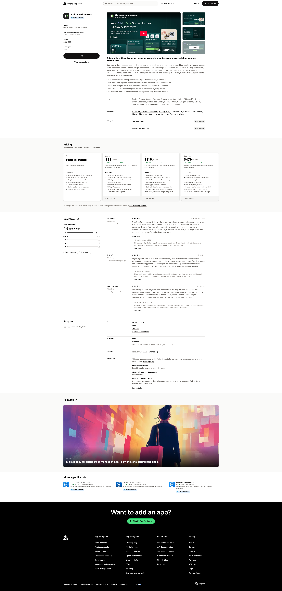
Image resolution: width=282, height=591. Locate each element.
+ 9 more (193, 48)
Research (161, 564)
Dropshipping (131, 542)
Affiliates (192, 564)
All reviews (85, 252)
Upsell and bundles (134, 555)
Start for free (210, 3)
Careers (192, 547)
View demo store (81, 62)
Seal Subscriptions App (132, 482)
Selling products (101, 551)
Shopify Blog (162, 560)
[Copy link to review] (116, 218)
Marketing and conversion (105, 564)
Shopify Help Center (165, 542)
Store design (100, 560)
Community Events (165, 555)
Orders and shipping (103, 555)
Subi (65, 49)
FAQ (134, 325)
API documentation (165, 547)
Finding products (102, 547)
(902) (70, 42)
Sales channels (101, 542)
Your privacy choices (128, 584)
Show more (136, 236)
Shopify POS (164, 111)
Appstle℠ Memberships (185, 482)
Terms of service (86, 584)
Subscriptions (138, 121)
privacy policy (148, 361)
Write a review (70, 252)
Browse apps (166, 3)
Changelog (153, 352)
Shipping (129, 569)
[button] (88, 486)
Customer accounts (149, 111)
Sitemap (113, 584)
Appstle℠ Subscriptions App (81, 482)
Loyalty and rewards (140, 128)
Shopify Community (165, 551)
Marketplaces (131, 547)
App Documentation (140, 332)
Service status (194, 573)
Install (81, 56)
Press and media (195, 555)
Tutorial (135, 328)
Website (135, 342)
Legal (191, 569)
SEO (128, 564)
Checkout (136, 111)
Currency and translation (136, 573)
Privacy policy (138, 322)
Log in (196, 3)
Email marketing (132, 560)
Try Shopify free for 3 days (141, 521)
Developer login (70, 584)
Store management (103, 569)
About (191, 542)
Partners (192, 560)
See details (137, 388)
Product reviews (133, 551)
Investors (192, 551)
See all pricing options (138, 206)
